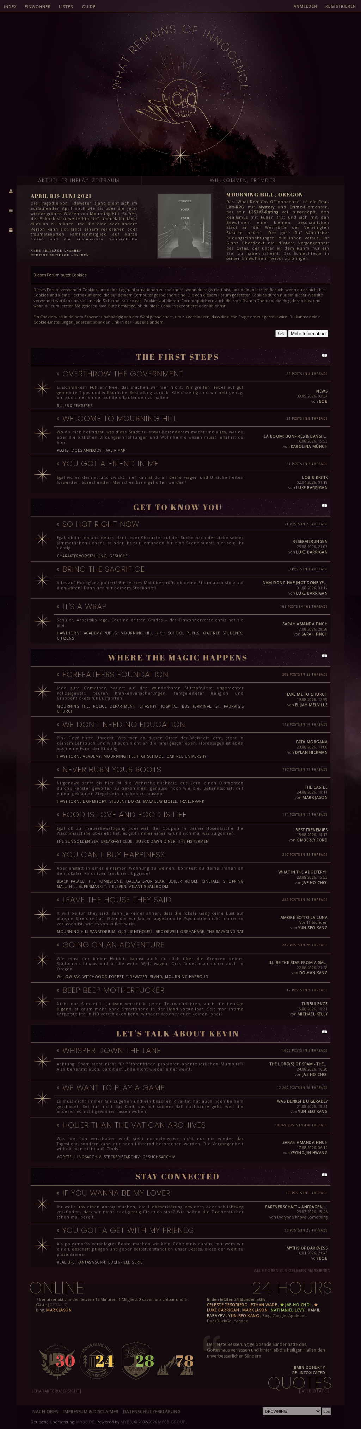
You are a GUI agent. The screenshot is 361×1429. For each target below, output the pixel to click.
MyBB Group (172, 1421)
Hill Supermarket (87, 886)
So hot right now (100, 524)
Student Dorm (124, 801)
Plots (63, 450)
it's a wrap (84, 606)
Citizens (65, 638)
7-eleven (117, 886)
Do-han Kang (313, 972)
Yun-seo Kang (313, 927)
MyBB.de (85, 1421)
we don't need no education (123, 724)
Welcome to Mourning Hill (119, 418)
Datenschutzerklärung (152, 1412)
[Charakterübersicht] (56, 1390)
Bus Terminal (196, 706)
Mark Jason (315, 797)
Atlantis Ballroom (149, 886)
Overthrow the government (122, 373)
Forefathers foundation (115, 674)
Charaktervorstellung (81, 555)
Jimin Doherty (309, 1367)
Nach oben (45, 1412)
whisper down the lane (111, 1050)
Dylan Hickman (311, 752)
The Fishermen (193, 841)
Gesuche (118, 555)
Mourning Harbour (186, 976)
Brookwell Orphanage (179, 931)
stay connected (178, 1176)
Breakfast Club (117, 841)
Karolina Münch (309, 446)
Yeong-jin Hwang (309, 1152)
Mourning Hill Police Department (96, 706)
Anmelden (305, 6)
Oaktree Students (222, 633)
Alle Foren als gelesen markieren (292, 1270)
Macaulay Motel (160, 801)
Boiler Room (183, 881)
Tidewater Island (144, 976)
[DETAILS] (58, 1304)
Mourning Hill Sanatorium (86, 931)
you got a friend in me (110, 463)
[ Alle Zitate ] (314, 1390)
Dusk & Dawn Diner (155, 841)
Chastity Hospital (158, 706)
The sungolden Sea (77, 841)
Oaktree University (186, 756)
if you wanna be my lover (116, 1192)
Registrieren (340, 6)
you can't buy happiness (113, 854)
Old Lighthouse (135, 931)
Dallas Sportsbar (145, 881)
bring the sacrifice (103, 569)
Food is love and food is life (124, 814)
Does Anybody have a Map (99, 450)
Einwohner (38, 6)
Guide (89, 6)
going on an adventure (113, 944)
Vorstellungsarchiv (79, 1156)
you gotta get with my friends (128, 1230)
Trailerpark (192, 801)
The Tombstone (105, 881)
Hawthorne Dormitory (81, 801)
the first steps (177, 356)
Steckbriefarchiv (122, 1156)
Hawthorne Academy (79, 756)
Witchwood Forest (102, 976)
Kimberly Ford (312, 840)
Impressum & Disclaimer (90, 1412)
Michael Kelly (313, 1013)
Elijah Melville (311, 704)
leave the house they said (117, 899)
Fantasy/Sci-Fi (91, 1262)
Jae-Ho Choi (315, 882)
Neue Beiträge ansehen (56, 250)
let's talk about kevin (177, 1033)
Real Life (66, 1262)
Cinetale (210, 881)
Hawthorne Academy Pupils (87, 633)
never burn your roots (111, 769)
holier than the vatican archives (134, 1125)
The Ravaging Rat (225, 931)
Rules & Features (74, 405)
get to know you (177, 507)
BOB (323, 401)
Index (10, 6)
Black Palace (71, 881)
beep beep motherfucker (113, 990)
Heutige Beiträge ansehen (60, 255)
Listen (66, 6)
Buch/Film (118, 1262)
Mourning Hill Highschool (134, 756)
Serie (137, 1262)
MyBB (126, 1421)
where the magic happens (178, 657)
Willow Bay (68, 976)
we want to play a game (113, 1087)
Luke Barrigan (312, 487)
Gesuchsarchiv (158, 1156)
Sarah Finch (314, 634)
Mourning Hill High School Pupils (160, 633)
